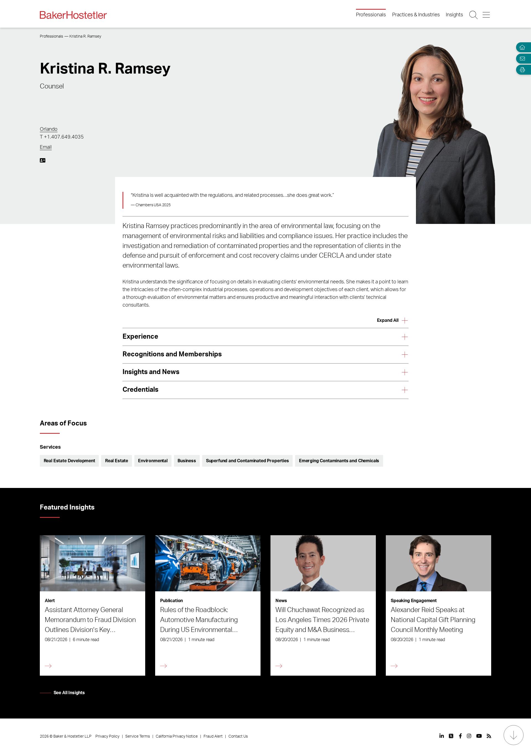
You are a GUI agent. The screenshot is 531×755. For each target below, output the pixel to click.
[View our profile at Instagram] (469, 735)
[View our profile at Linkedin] (441, 735)
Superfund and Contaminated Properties (247, 461)
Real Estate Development (69, 461)
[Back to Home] (73, 15)
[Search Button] (473, 15)
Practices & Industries (416, 14)
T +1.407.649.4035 (62, 137)
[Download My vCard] (42, 160)
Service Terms (137, 736)
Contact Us (238, 736)
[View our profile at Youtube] (479, 735)
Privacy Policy (107, 736)
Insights (454, 14)
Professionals (371, 14)
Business (187, 461)
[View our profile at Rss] (489, 735)
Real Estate (116, 461)
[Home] (521, 47)
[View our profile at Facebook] (460, 735)
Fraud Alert (213, 736)
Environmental (153, 461)
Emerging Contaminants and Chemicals (339, 461)
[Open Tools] (521, 70)
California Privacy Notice (177, 736)
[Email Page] (521, 58)
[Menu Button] (486, 15)
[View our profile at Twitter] (451, 735)
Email (46, 147)
